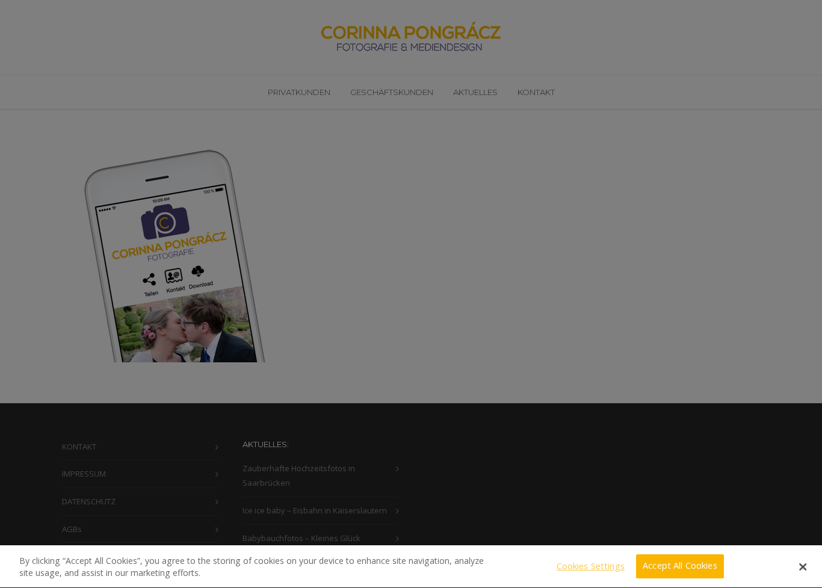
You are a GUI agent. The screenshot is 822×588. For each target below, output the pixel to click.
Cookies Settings (591, 566)
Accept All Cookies (680, 566)
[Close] (802, 567)
